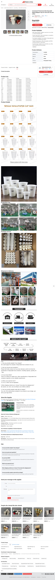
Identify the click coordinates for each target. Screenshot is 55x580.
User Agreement (33, 577)
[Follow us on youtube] (50, 573)
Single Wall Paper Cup (17, 546)
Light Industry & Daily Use (8, 7)
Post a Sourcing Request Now (13, 499)
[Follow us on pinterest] (51, 573)
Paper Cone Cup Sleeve (44, 546)
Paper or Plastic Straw (30, 432)
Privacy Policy (44, 577)
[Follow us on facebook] (45, 573)
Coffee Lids (24, 432)
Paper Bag (17, 430)
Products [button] (10, 4)
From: (6, 483)
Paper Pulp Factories (15, 563)
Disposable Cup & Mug (22, 7)
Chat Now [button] (49, 24)
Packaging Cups (4, 558)
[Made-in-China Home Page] (27, 2)
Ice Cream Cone (18, 432)
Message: (5, 489)
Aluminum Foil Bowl (27, 430)
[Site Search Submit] (40, 5)
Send (9, 498)
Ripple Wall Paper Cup (31, 546)
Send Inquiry (37, 24)
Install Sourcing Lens (27, 573)
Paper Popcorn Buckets (18, 548)
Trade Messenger (18, 573)
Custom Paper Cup (13, 566)
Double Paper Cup (31, 566)
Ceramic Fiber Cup (36, 558)
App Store (4, 573)
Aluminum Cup (43, 558)
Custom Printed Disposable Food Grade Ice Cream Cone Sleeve (38, 519)
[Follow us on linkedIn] (53, 573)
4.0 (43, 68)
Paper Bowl (13, 430)
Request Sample (51, 27)
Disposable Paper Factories (39, 563)
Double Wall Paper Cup (5, 546)
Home (2, 7)
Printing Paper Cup (5, 566)
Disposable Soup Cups (11, 432)
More (2, 570)
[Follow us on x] (47, 573)
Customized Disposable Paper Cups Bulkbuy (9, 568)
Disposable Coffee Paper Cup (40, 566)
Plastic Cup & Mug (13, 558)
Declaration (38, 577)
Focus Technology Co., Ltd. (20, 577)
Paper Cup (9, 430)
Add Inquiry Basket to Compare (16, 35)
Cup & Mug (16, 7)
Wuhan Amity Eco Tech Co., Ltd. (38, 15)
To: (6, 486)
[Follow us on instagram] (48, 573)
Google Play (10, 573)
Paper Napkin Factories (6, 563)
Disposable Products (21, 558)
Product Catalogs (16, 544)
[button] (1, 1)
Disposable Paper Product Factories (27, 563)
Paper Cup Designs (22, 566)
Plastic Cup (22, 430)
